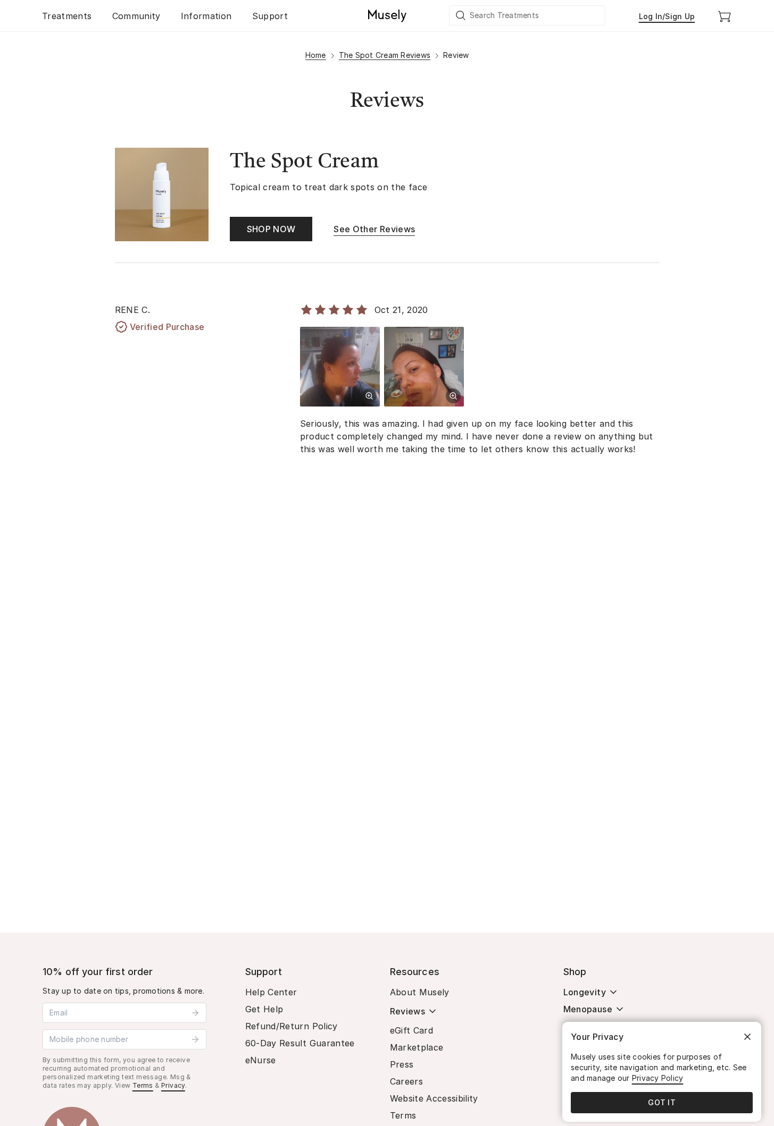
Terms (142, 1085)
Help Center (271, 992)
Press (402, 1064)
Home (315, 55)
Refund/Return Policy (291, 1026)
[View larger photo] (369, 395)
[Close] (747, 1036)
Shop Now (271, 229)
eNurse (260, 1060)
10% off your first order (98, 971)
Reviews (407, 1011)
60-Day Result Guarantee (300, 1043)
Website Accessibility (434, 1098)
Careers (406, 1081)
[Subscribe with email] (195, 1013)
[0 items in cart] (724, 16)
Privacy (173, 1085)
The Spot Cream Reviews (385, 55)
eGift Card (412, 1030)
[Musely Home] (387, 16)
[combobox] (528, 15)
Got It (662, 1102)
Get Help (264, 1009)
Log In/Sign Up (667, 16)
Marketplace (417, 1047)
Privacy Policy (658, 1077)
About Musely (420, 992)
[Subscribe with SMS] (195, 1039)
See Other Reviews (374, 229)
